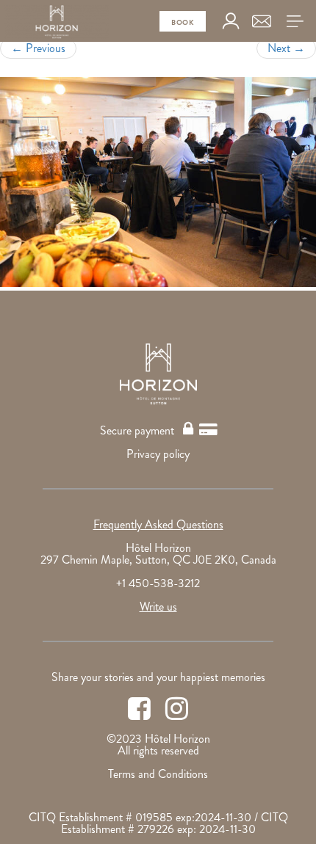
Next (286, 48)
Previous (38, 48)
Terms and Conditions (158, 773)
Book (182, 22)
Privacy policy (158, 453)
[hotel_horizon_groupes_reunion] (158, 182)
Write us (158, 606)
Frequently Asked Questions (158, 524)
